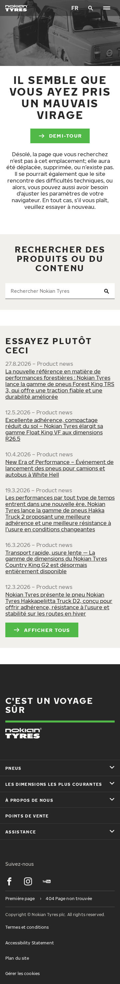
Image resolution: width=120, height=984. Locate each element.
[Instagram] (28, 881)
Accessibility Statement (29, 942)
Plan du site (17, 958)
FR (74, 8)
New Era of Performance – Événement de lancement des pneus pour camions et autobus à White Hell (59, 468)
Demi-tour (65, 136)
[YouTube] (46, 881)
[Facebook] (9, 881)
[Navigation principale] (107, 8)
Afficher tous (47, 630)
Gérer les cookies (22, 973)
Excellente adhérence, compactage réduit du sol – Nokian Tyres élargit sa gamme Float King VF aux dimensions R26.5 (54, 429)
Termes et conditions (27, 927)
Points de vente (27, 815)
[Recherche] (91, 8)
